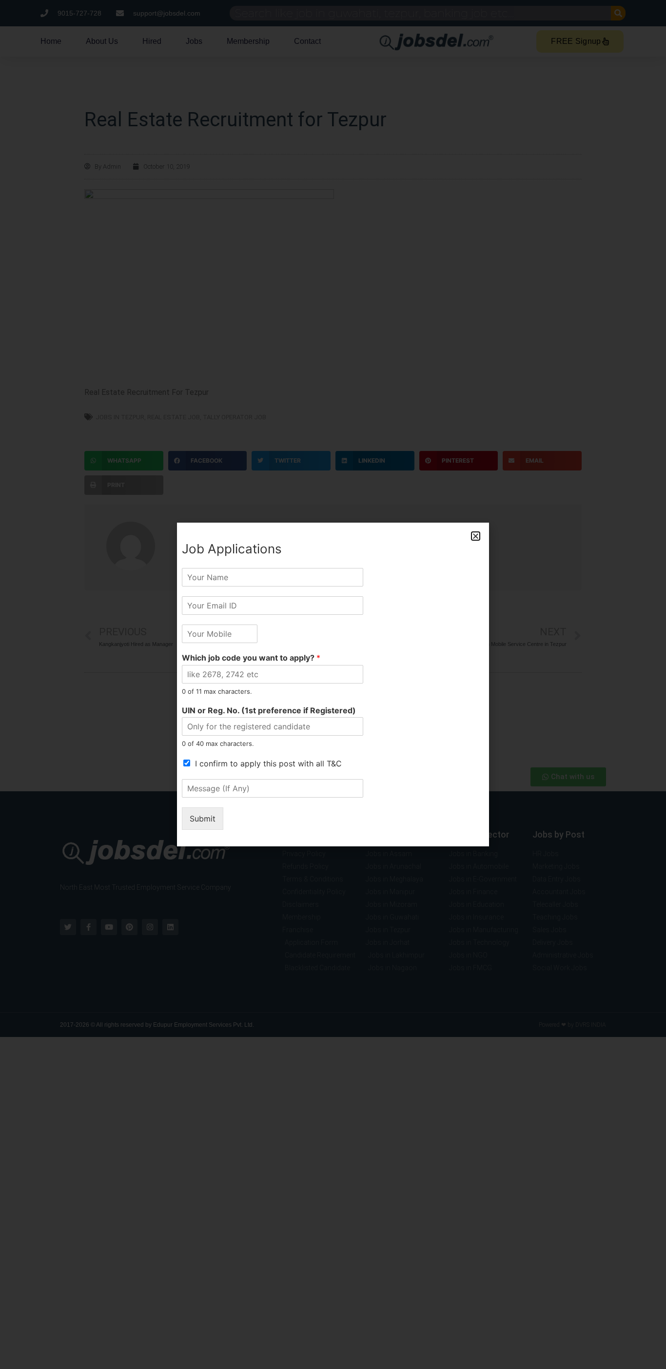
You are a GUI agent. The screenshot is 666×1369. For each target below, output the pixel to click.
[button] (475, 536)
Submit (202, 818)
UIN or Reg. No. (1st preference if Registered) (269, 710)
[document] (333, 684)
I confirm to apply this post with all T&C (268, 763)
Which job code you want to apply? (251, 658)
